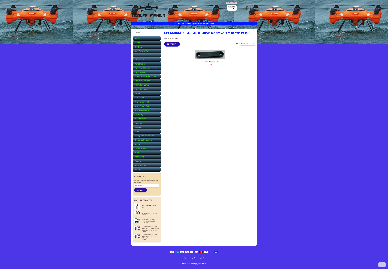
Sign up (234, 2)
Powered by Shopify (194, 265)
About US (193, 258)
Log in (228, 2)
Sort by (238, 43)
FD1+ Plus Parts (140, 72)
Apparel (137, 42)
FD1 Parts (138, 93)
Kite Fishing (139, 114)
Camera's (138, 144)
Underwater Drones (141, 118)
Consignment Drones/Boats (144, 135)
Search (186, 258)
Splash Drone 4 (140, 97)
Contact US (201, 258)
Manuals (138, 161)
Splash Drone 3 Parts (142, 106)
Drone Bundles (140, 63)
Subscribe (140, 190)
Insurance (138, 123)
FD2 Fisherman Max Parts (144, 89)
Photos (137, 152)
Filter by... (172, 44)
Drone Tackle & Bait (142, 51)
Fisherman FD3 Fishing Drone (145, 76)
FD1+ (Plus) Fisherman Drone (145, 68)
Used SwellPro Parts (148, 110)
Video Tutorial (139, 156)
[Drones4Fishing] (148, 11)
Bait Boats (138, 47)
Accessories (139, 127)
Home (137, 38)
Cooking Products (148, 148)
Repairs (137, 169)
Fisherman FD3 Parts (142, 80)
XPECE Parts (139, 59)
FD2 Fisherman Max (142, 85)
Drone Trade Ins (140, 165)
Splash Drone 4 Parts (142, 102)
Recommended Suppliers (144, 140)
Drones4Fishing (193, 263)
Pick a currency (231, 6)
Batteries (138, 131)
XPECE (137, 55)
